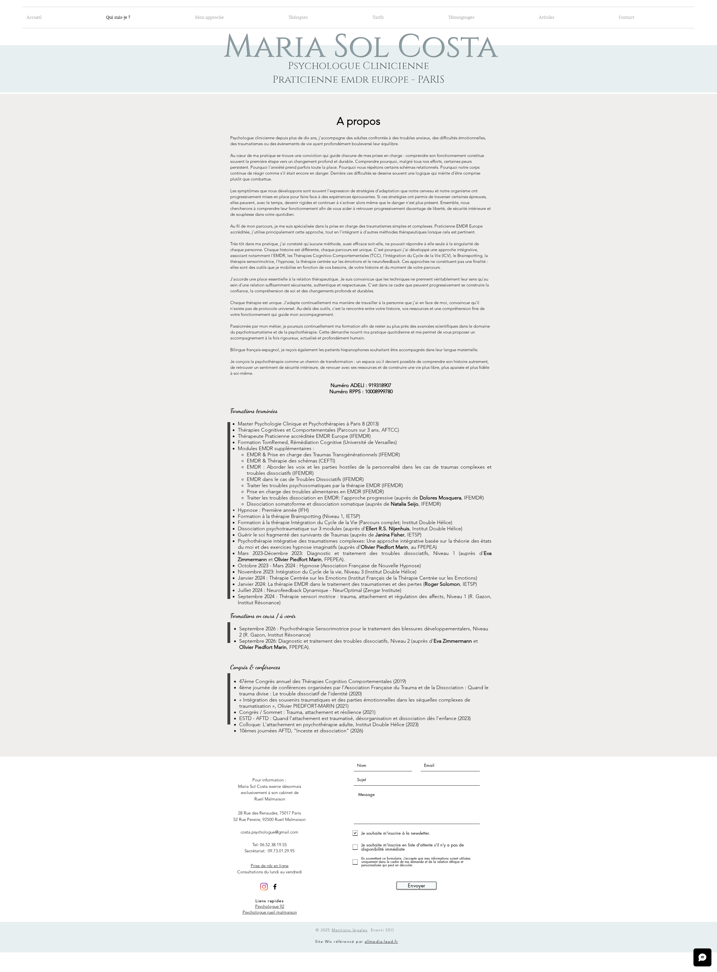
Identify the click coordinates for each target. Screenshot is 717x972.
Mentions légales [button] (349, 929)
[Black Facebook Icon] (275, 886)
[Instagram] (264, 886)
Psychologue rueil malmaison (270, 912)
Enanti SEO (383, 929)
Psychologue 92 (269, 906)
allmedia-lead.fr (381, 941)
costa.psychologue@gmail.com (269, 832)
